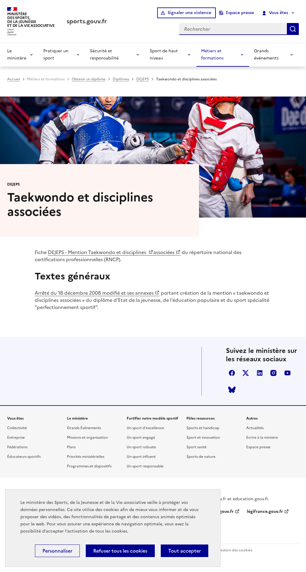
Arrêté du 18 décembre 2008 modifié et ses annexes (94, 292)
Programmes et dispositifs (89, 466)
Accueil (13, 79)
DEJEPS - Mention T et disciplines (97, 252)
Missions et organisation (87, 437)
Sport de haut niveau (164, 54)
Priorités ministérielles (85, 456)
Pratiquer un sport (55, 54)
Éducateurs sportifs (24, 456)
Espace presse (240, 13)
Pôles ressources (200, 418)
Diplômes (121, 79)
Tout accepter (184, 550)
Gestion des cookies (235, 550)
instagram (273, 373)
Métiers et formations (212, 54)
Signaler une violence (189, 13)
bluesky (232, 390)
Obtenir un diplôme (88, 79)
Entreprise (16, 437)
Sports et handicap (202, 428)
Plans (71, 447)
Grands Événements (84, 428)
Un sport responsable (145, 466)
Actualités (255, 428)
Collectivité (17, 428)
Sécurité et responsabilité (104, 54)
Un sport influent (141, 456)
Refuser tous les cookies (120, 550)
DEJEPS (142, 79)
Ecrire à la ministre (262, 437)
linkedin (260, 373)
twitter (246, 373)
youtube (287, 373)
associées (164, 252)
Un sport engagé (141, 437)
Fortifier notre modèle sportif (152, 418)
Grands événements (266, 54)
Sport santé (196, 447)
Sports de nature (200, 456)
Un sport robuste (141, 447)
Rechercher (293, 29)
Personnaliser (57, 550)
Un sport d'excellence (145, 428)
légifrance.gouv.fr (265, 511)
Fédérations (17, 447)
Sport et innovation (203, 437)
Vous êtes (278, 13)
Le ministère (16, 54)
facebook (232, 373)
